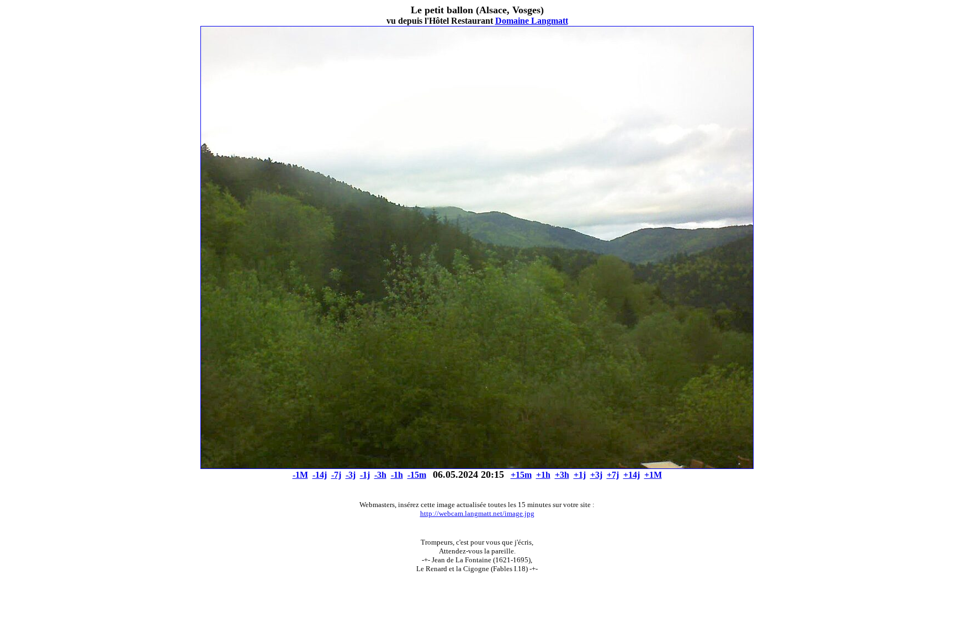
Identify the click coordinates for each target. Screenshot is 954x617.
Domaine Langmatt (531, 20)
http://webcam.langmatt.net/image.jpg (477, 513)
